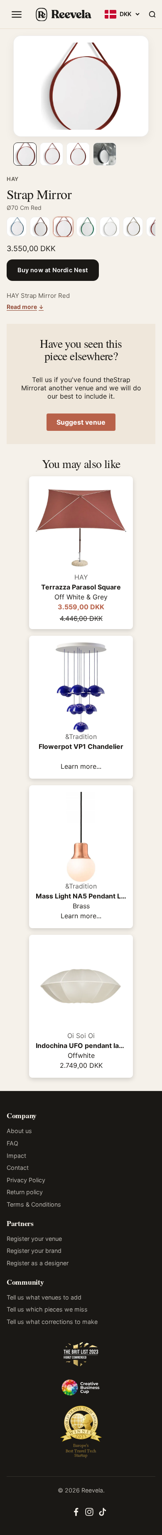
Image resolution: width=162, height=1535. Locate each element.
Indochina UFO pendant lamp (81, 1045)
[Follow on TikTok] (103, 1514)
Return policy (25, 1191)
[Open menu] (16, 14)
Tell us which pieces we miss (47, 1309)
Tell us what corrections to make (52, 1321)
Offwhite (81, 1055)
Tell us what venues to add (44, 1297)
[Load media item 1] (25, 154)
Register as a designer (38, 1262)
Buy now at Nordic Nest (52, 270)
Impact (16, 1155)
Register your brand (34, 1250)
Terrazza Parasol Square (81, 587)
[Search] (152, 14)
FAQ (12, 1143)
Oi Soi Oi (81, 1035)
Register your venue (34, 1238)
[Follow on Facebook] (76, 1514)
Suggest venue (81, 422)
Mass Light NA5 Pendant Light (81, 896)
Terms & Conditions (34, 1204)
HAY (13, 179)
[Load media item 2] (51, 154)
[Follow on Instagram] (89, 1514)
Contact (18, 1167)
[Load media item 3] (78, 154)
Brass (81, 906)
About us (19, 1130)
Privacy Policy (26, 1179)
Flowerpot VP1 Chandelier (81, 746)
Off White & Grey (81, 597)
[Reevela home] (63, 14)
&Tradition (81, 736)
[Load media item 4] (104, 154)
